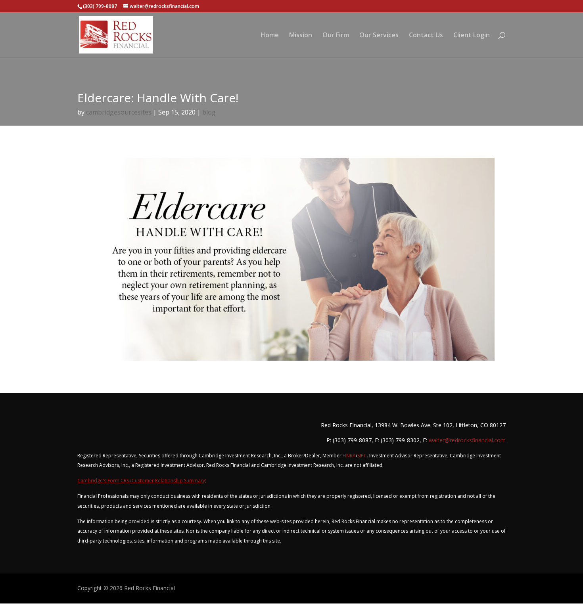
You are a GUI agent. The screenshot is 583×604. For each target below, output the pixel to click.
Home (270, 35)
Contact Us (426, 35)
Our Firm (335, 35)
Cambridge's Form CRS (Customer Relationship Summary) (141, 480)
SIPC (362, 455)
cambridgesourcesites (119, 112)
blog (209, 112)
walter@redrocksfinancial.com (467, 440)
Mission (300, 35)
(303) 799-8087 (100, 6)
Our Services (379, 35)
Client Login (471, 35)
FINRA (349, 455)
